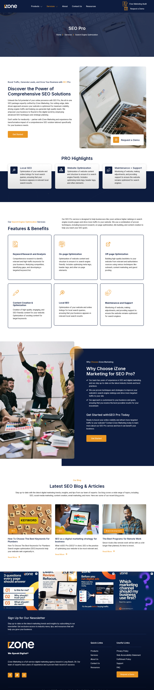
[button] (2, 591)
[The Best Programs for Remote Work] (124, 519)
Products (35, 6)
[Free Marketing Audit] (125, 3)
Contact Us (77, 6)
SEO (13, 531)
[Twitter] (17, 675)
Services (51, 6)
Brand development (114, 531)
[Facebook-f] (10, 675)
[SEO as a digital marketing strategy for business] (77, 519)
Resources (91, 6)
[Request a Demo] (126, 8)
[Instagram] (24, 675)
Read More (12, 557)
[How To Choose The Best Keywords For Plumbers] (29, 519)
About (65, 6)
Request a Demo (137, 8)
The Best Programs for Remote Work (122, 538)
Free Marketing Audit (138, 4)
